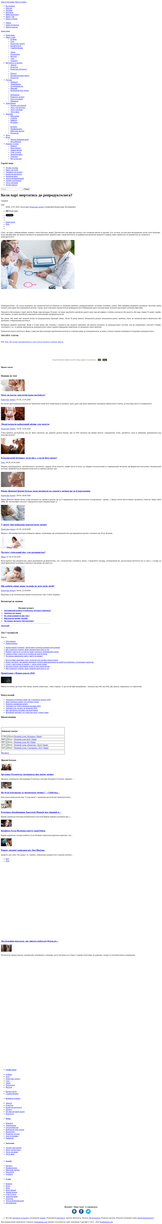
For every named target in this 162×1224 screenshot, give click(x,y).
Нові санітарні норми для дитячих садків (22, 702)
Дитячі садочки (12, 168)
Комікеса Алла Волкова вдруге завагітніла (23, 830)
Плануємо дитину (17, 44)
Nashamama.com (40, 1222)
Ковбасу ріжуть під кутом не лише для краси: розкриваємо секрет (32, 652)
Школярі (13, 88)
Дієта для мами (16, 110)
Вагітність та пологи (14, 63)
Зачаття (13, 65)
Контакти (9, 12)
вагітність (46, 342)
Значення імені (16, 154)
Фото (8, 135)
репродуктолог (37, 342)
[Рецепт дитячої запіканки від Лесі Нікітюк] (6, 846)
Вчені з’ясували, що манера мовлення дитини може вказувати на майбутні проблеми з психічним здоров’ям (49, 662)
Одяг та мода (15, 152)
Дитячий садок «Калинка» (25, 736)
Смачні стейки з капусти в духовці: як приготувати (26, 654)
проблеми (54, 342)
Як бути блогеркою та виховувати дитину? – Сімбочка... (30, 792)
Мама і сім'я (10, 37)
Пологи (13, 73)
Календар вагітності (18, 69)
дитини (42, 1218)
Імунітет (13, 127)
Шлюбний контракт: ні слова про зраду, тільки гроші (27, 712)
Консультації (15, 148)
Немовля (14, 82)
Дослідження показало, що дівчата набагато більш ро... (29, 941)
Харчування (11, 103)
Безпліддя (14, 78)
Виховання (14, 95)
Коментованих (12, 643)
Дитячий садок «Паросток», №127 (28, 745)
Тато (12, 41)
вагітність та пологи (21, 1218)
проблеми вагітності (25, 342)
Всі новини (10, 6)
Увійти (8, 23)
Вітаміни (14, 122)
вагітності (61, 1218)
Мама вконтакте (12, 14)
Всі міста (5, 753)
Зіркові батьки (16, 150)
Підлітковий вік (16, 86)
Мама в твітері (11, 19)
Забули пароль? (12, 27)
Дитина (9, 80)
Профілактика (16, 129)
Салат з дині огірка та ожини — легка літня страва (26, 664)
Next (7, 861)
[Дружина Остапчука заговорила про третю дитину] (6, 770)
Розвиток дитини (17, 97)
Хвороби (9, 114)
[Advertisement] (19, 901)
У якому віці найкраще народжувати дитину (24, 524)
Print (7, 224)
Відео (8, 137)
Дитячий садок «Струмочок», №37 (28, 748)
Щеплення (14, 116)
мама (6, 342)
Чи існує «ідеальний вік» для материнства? (23, 552)
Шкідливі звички (17, 131)
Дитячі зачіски (11, 185)
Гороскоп (14, 157)
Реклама (9, 10)
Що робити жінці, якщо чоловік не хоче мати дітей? (28, 586)
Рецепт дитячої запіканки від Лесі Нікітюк (23, 850)
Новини (13, 146)
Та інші (8, 1179)
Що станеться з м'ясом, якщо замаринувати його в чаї (27, 650)
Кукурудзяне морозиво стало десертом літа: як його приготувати (32, 660)
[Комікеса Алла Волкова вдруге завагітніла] (6, 826)
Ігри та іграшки (16, 99)
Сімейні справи (11, 1070)
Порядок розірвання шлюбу (17, 704)
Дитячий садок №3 (22, 742)
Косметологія (15, 46)
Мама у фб (10, 17)
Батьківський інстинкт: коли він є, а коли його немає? (29, 458)
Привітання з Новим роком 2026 (18, 673)
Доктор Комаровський (19, 139)
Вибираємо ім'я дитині (19, 90)
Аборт (12, 52)
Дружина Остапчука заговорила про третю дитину (27, 774)
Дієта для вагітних (17, 108)
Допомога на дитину (14, 172)
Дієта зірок (14, 112)
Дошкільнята (15, 84)
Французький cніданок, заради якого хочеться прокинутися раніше (33, 647)
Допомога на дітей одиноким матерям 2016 (23, 706)
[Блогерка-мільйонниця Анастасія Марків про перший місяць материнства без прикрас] (6, 808)
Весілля (13, 56)
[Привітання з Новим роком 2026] (6, 682)
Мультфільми (15, 142)
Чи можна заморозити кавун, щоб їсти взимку (24, 656)
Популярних (11, 641)
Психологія (15, 54)
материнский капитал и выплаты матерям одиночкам (27, 611)
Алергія (13, 118)
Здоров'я (13, 61)
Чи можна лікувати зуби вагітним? (19, 621)
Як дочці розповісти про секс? (17, 616)
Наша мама (5, 31)
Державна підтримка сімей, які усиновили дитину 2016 (28, 700)
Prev (7, 859)
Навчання (14, 101)
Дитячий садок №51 (22, 739)
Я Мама (13, 39)
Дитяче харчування (18, 105)
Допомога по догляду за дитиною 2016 (21, 708)
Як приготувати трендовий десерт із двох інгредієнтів (28, 666)
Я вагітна (14, 67)
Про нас (9, 8)
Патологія (14, 133)
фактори (60, 342)
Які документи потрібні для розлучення (22, 710)
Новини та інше (12, 144)
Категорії (5, 626)
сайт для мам (13, 342)
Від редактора (16, 159)
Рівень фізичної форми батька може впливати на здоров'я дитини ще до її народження (45, 491)
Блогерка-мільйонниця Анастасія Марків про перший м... (31, 812)
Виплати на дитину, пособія (16, 618)
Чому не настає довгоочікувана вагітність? (23, 395)
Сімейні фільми (16, 48)
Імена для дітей (12, 170)
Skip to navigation (8, 2)
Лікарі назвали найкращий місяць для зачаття (25, 424)
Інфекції (13, 120)
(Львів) (39, 736)
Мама (3, 557)
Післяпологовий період (19, 76)
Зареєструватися (12, 25)
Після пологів (94, 1218)
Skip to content (20, 2)
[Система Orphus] (81, 361)
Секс (12, 59)
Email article (10, 222)
